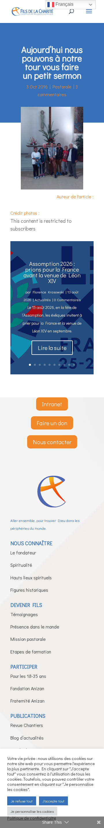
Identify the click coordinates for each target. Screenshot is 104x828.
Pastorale (62, 87)
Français (63, 4)
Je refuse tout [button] (22, 800)
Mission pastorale (28, 639)
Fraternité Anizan (27, 701)
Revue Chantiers (26, 725)
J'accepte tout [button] (53, 800)
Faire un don (52, 423)
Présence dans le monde (34, 627)
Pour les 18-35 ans (28, 676)
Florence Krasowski (48, 291)
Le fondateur (23, 553)
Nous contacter (52, 442)
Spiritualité (21, 565)
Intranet (52, 404)
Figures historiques (29, 590)
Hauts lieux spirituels (31, 577)
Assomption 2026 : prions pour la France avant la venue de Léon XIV (52, 272)
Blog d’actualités (27, 738)
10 (74, 365)
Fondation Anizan (27, 688)
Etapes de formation (30, 652)
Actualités (43, 299)
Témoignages (24, 614)
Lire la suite (52, 347)
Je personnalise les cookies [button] (32, 811)
